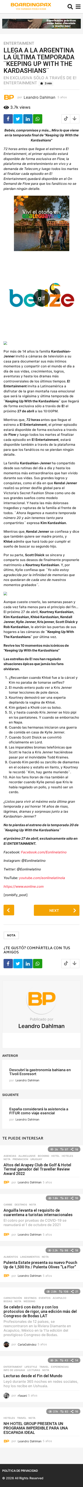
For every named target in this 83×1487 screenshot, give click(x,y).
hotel (55, 1156)
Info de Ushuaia (14, 1370)
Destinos (21, 1204)
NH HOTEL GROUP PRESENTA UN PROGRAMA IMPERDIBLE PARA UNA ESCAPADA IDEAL (36, 1428)
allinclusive (27, 1156)
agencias (10, 1156)
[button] (70, 6)
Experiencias (60, 1366)
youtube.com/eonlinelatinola (42, 878)
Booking (43, 1156)
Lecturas (33, 1370)
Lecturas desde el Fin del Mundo (33, 1375)
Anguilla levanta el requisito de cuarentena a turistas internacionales (38, 1212)
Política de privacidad (20, 1470)
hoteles (67, 1156)
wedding (29, 1301)
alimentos (11, 1257)
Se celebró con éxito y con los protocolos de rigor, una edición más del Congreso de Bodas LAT (40, 1311)
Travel (44, 1366)
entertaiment (19, 43)
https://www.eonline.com (24, 886)
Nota (11, 935)
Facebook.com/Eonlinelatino (44, 852)
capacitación (13, 1298)
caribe (8, 1204)
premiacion (20, 1159)
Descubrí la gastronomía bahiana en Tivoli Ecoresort (40, 1072)
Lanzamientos (30, 1257)
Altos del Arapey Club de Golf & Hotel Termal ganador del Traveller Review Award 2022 (37, 1169)
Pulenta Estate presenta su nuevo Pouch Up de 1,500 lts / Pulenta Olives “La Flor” (40, 1264)
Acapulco (59, 1298)
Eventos (44, 1298)
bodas (8, 1301)
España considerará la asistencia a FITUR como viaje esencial (38, 1111)
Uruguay (36, 1159)
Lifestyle (31, 1366)
